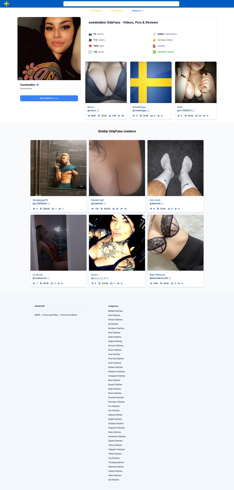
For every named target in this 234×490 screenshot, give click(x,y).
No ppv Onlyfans (115, 384)
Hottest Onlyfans (115, 367)
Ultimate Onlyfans (116, 467)
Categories (137, 11)
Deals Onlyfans (114, 337)
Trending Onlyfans (116, 462)
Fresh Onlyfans (114, 363)
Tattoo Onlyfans (115, 445)
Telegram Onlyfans (116, 449)
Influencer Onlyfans (116, 371)
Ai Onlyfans (113, 324)
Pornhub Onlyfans (116, 397)
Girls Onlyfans (114, 315)
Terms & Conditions (69, 315)
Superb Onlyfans (115, 441)
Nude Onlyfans (114, 389)
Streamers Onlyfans (117, 436)
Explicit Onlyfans (115, 341)
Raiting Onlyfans (115, 415)
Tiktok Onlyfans (115, 454)
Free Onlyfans (96, 11)
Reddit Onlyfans (115, 419)
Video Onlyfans (114, 475)
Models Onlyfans (115, 311)
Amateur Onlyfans (116, 328)
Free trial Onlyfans (116, 358)
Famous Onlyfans (115, 346)
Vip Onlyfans (113, 480)
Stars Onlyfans (114, 432)
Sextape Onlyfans (116, 423)
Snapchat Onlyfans (116, 428)
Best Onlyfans (114, 333)
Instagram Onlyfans (116, 376)
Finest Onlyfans (115, 350)
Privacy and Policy (50, 315)
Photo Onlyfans (115, 393)
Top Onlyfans (114, 458)
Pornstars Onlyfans (116, 402)
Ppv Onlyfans (114, 410)
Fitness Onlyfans (115, 320)
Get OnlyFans (49, 98)
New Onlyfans (117, 11)
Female (161, 46)
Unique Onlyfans (115, 471)
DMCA (37, 315)
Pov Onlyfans (114, 406)
